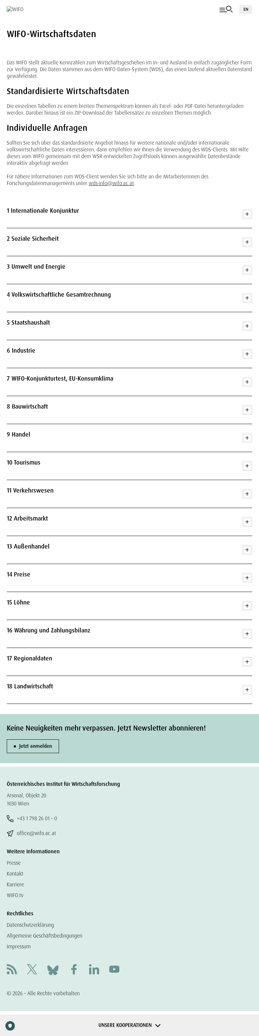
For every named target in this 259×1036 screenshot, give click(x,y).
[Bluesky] (53, 969)
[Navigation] (226, 9)
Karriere (15, 884)
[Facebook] (74, 970)
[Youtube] (114, 970)
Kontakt (15, 873)
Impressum (19, 946)
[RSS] (12, 970)
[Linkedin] (94, 970)
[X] (32, 970)
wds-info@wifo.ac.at (111, 183)
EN (245, 9)
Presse (14, 862)
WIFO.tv (15, 895)
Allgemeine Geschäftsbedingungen (44, 935)
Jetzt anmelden (35, 746)
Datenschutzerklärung (30, 924)
